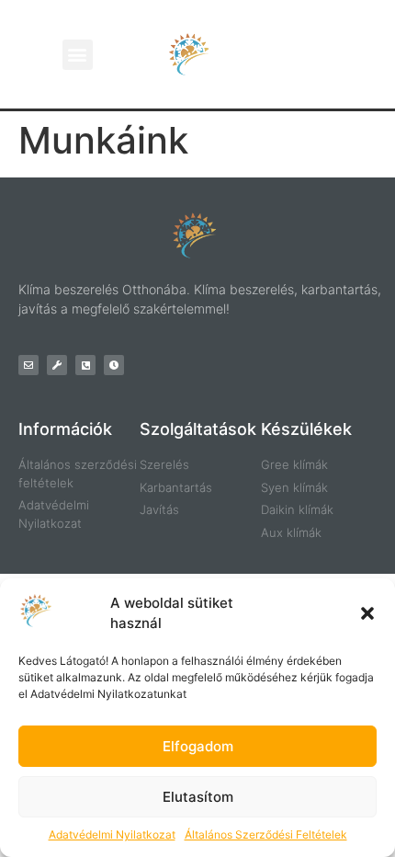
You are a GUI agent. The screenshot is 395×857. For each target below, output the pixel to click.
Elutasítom (198, 797)
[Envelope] (28, 365)
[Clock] (114, 365)
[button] (367, 613)
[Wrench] (57, 365)
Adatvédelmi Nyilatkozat (112, 834)
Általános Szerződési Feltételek (266, 834)
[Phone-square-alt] (85, 365)
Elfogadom (198, 746)
